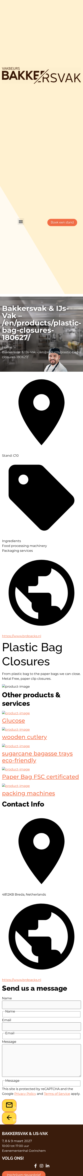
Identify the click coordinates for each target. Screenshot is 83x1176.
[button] (21, 221)
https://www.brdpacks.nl (21, 636)
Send (15, 1108)
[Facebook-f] (35, 1166)
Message (9, 1041)
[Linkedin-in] (48, 1166)
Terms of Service (57, 1094)
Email (6, 1020)
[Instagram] (41, 1166)
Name (7, 998)
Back (14, 1120)
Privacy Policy (25, 1094)
